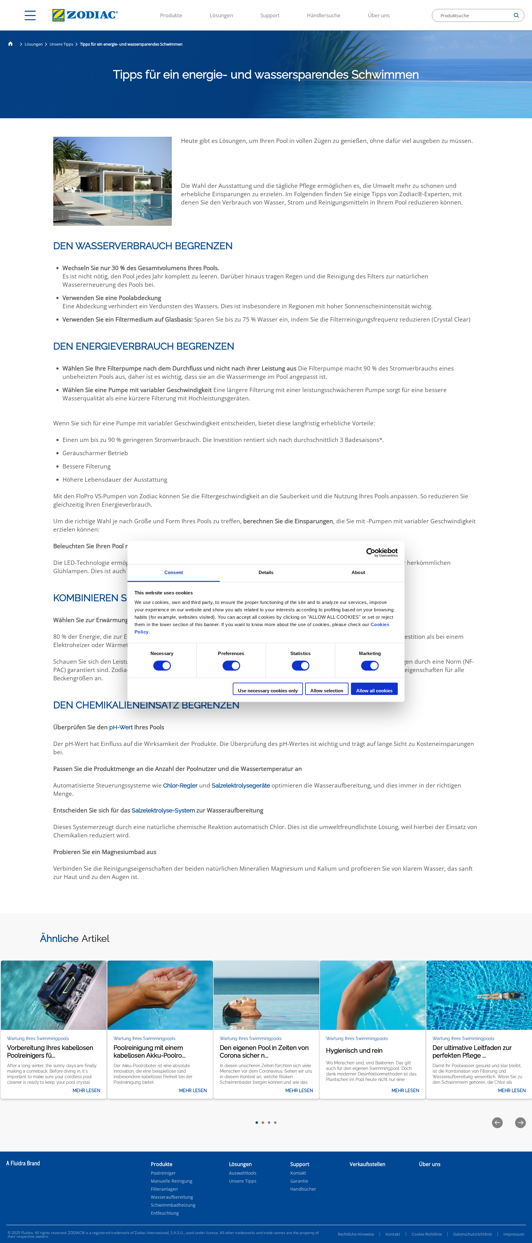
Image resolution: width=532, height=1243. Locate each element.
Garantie (299, 1181)
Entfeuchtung (165, 1213)
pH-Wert (121, 727)
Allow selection (326, 690)
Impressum (513, 1234)
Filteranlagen (164, 1189)
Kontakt (298, 1173)
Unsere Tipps (61, 44)
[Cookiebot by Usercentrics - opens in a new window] (371, 552)
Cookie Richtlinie (427, 1234)
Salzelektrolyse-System (163, 810)
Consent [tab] (173, 572)
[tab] (256, 1122)
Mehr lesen (86, 1090)
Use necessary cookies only (268, 690)
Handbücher (303, 1189)
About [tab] (358, 572)
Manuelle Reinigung (171, 1181)
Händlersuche (324, 15)
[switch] (231, 666)
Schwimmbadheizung (173, 1205)
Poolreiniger (163, 1173)
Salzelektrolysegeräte (241, 785)
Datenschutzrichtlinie (472, 1234)
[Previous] (497, 1122)
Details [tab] (266, 572)
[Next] (520, 1122)
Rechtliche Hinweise (356, 1234)
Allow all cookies (374, 690)
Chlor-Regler (181, 785)
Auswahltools (242, 1173)
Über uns (379, 15)
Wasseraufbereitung (172, 1197)
